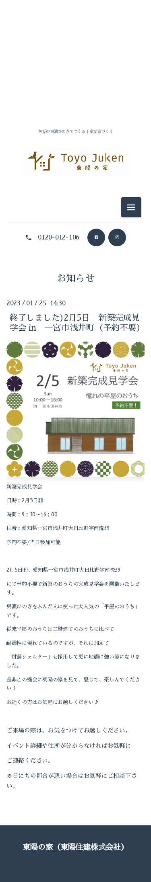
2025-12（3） (75, 343)
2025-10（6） (75, 379)
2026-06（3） (75, 107)
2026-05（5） (75, 252)
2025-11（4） (75, 361)
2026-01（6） (75, 325)
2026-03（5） (75, 288)
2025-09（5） (75, 397)
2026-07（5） (75, 89)
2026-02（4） (75, 307)
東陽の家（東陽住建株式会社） (75, 847)
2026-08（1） (75, 71)
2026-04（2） (75, 270)
